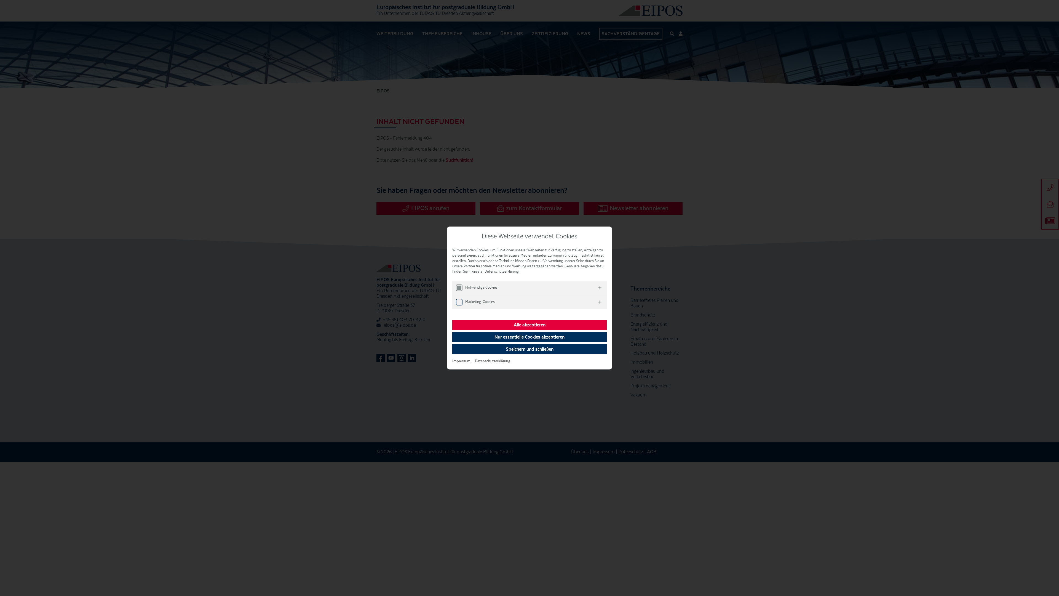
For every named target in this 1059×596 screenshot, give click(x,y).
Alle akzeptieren (529, 325)
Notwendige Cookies (481, 287)
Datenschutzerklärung (492, 361)
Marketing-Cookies (480, 302)
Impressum (461, 361)
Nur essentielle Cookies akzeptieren (529, 337)
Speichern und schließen (529, 349)
